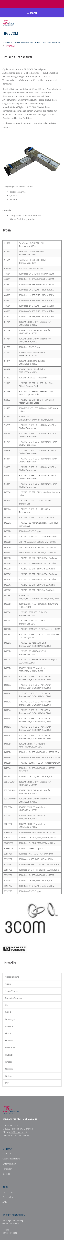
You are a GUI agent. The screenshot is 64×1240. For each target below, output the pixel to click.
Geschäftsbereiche (23, 42)
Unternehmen (9, 1163)
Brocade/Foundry (13, 998)
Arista (8, 983)
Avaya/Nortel (11, 990)
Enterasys (10, 1019)
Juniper (8, 1061)
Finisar (8, 1033)
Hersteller (7, 1168)
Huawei (8, 1054)
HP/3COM (10, 1047)
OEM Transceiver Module (47, 42)
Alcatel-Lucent (12, 976)
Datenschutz (8, 1197)
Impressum (7, 1192)
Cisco (7, 1005)
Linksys (8, 1075)
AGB (4, 1202)
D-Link (8, 1012)
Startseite (7, 42)
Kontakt (6, 1173)
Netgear (9, 1068)
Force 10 (9, 1040)
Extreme (9, 1026)
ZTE (7, 1083)
